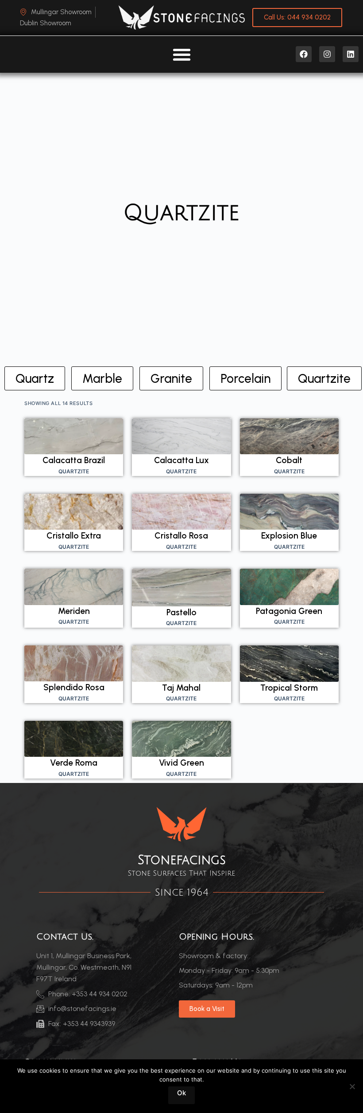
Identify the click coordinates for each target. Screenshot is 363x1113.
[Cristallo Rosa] (181, 512)
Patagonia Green (289, 611)
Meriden (74, 611)
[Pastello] (181, 587)
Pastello (181, 612)
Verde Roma (73, 763)
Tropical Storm (289, 688)
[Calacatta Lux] (181, 436)
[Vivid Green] (181, 739)
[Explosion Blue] (289, 512)
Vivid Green (181, 763)
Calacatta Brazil (73, 460)
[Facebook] (304, 54)
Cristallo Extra (73, 536)
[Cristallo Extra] (73, 512)
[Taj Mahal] (181, 663)
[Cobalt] (289, 436)
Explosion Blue (289, 536)
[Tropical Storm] (289, 663)
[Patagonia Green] (289, 587)
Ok (181, 1093)
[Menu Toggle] (181, 54)
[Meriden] (73, 587)
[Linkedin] (351, 54)
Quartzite (73, 471)
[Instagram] (327, 54)
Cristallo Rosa (181, 536)
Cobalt (289, 460)
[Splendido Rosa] (73, 663)
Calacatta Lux (181, 460)
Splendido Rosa (73, 687)
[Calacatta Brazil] (73, 436)
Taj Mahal (181, 688)
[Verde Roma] (73, 739)
